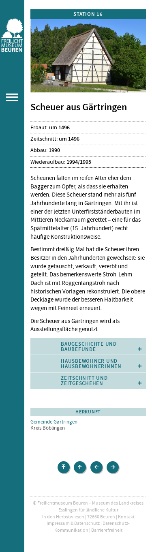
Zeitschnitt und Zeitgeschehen (84, 380)
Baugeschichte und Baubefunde (89, 346)
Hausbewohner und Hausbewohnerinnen (91, 363)
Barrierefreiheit (106, 530)
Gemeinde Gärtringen (53, 421)
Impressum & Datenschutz (73, 523)
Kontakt (126, 516)
